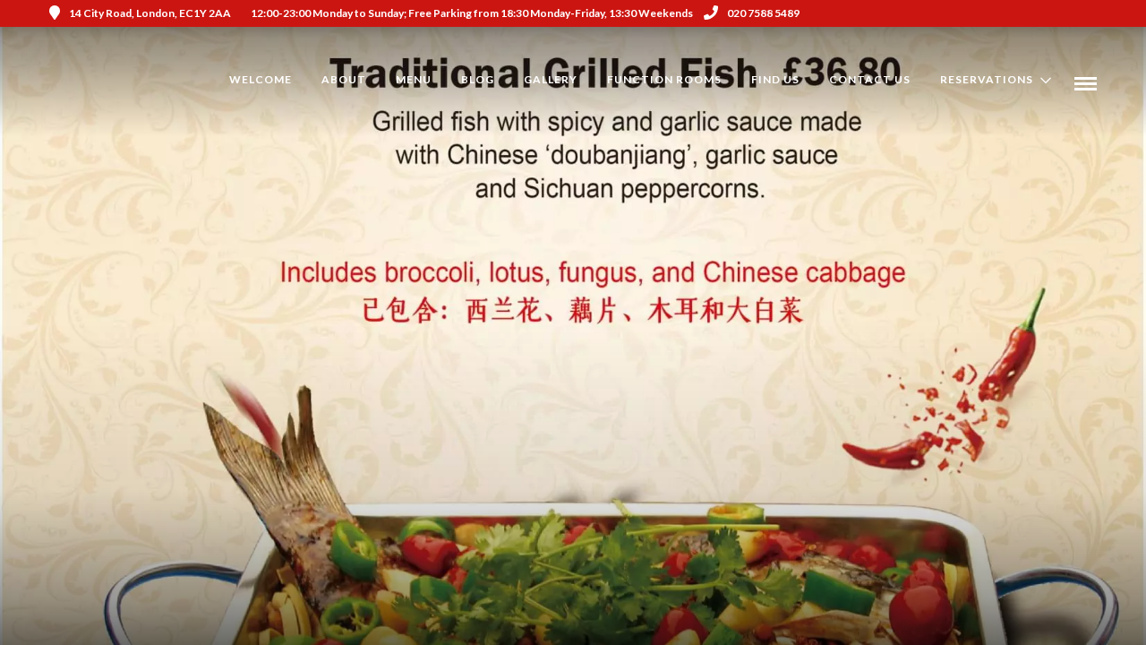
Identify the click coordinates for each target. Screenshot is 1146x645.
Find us (775, 79)
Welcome (260, 79)
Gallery (550, 79)
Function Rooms (664, 79)
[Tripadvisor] (1090, 13)
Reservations (986, 79)
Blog (477, 79)
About (343, 79)
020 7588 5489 (763, 13)
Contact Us (870, 79)
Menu (414, 79)
